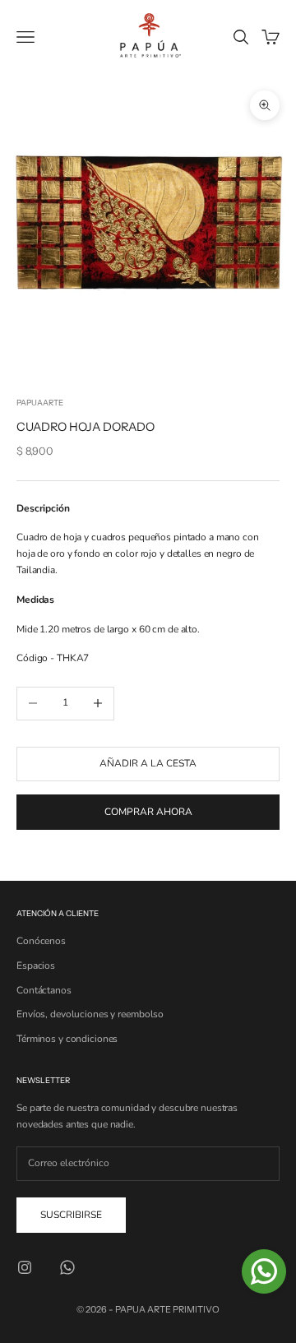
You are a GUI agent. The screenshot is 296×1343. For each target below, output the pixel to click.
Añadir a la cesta (148, 763)
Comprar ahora (148, 811)
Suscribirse (71, 1214)
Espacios (35, 965)
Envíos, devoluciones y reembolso (90, 1014)
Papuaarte (39, 402)
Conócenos (41, 940)
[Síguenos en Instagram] (24, 1267)
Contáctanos (44, 990)
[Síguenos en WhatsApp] (67, 1267)
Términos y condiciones (67, 1038)
